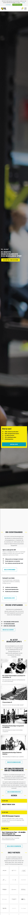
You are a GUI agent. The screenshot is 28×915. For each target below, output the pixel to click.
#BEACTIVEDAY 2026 (8, 804)
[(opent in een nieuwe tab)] (14, 889)
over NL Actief (14, 444)
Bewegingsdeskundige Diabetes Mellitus (12, 753)
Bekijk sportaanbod (9, 569)
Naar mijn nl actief (9, 598)
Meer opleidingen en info (14, 762)
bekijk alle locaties (8, 629)
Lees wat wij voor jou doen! (10, 260)
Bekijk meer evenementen (14, 846)
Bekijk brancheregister (14, 792)
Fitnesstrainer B (7, 702)
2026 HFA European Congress (11, 816)
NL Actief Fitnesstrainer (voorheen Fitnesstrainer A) (13, 676)
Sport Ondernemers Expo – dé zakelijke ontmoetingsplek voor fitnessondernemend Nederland (14, 833)
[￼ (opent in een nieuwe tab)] (4, 870)
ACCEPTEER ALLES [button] (17, 4)
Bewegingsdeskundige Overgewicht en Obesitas (13, 726)
